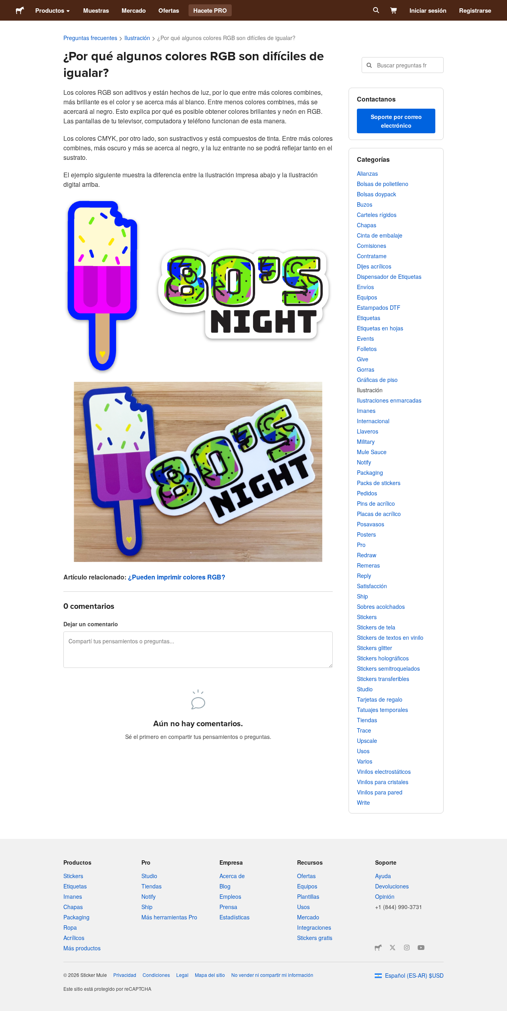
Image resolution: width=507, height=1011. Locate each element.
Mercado (134, 10)
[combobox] (403, 65)
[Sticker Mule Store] (378, 947)
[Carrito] (394, 10)
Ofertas (168, 10)
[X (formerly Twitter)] (392, 947)
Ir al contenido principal (6, 6)
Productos (49, 10)
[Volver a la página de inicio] (20, 10)
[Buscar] (375, 10)
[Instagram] (407, 947)
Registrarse (475, 10)
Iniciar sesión (428, 10)
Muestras (96, 10)
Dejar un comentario (90, 624)
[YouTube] (421, 947)
